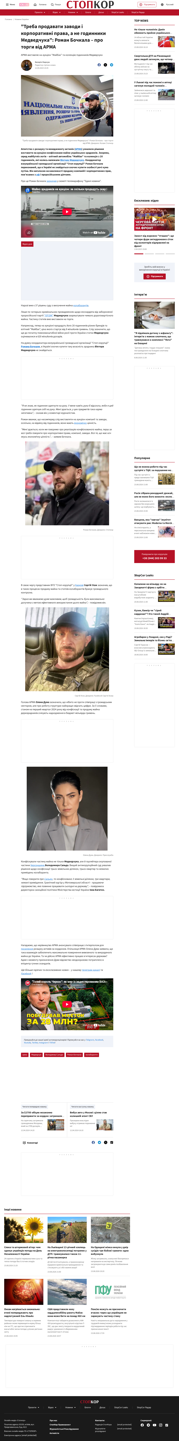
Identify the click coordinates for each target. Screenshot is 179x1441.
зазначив (52, 181)
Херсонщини (37, 865)
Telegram (90, 1039)
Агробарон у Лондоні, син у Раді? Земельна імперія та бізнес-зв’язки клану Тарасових (154, 640)
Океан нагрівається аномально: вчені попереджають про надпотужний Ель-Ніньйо (22, 1313)
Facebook (26, 973)
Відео (55, 12)
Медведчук (36, 1054)
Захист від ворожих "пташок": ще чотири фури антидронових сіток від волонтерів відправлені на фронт (154, 241)
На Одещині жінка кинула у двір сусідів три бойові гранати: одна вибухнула (110, 1251)
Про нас (53, 1420)
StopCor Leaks (117, 12)
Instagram (43, 1042)
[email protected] (29, 1435)
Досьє (101, 12)
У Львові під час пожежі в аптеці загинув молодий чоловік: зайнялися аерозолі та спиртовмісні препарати (153, 87)
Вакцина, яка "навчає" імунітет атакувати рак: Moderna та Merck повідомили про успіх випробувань (153, 525)
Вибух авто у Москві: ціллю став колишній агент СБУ (88, 1114)
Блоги (88, 12)
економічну (80, 423)
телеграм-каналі (91, 970)
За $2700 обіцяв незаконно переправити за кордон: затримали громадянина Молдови (41, 1116)
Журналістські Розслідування (64, 1429)
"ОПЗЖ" (48, 315)
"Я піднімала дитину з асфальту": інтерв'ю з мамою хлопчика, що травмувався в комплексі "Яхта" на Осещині (153, 338)
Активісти (54, 1433)
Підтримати (149, 4)
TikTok (52, 1042)
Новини (71, 12)
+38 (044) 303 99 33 (155, 558)
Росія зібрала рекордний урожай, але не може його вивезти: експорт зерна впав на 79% (154, 496)
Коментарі (32, 1142)
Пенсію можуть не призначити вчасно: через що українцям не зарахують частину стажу (109, 1313)
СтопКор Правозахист (60, 1424)
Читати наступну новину (82, 1106)
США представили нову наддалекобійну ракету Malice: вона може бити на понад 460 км (66, 1313)
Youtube (27, 1042)
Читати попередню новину (34, 1106)
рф (38, 174)
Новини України (22, 19)
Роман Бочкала (74, 1054)
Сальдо (48, 879)
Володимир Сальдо (54, 1054)
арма (24, 1054)
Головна (8, 19)
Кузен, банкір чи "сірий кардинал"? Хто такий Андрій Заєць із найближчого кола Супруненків (151, 615)
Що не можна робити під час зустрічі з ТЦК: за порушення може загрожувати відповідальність (154, 470)
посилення (27, 949)
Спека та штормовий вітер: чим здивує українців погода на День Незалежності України (23, 1251)
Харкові (79, 585)
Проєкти (38, 12)
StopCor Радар (137, 12)
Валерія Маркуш (42, 62)
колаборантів (80, 305)
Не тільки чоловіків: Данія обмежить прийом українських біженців (152, 33)
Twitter (35, 1042)
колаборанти (92, 1054)
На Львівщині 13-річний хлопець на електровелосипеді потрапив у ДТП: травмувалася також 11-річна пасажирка (67, 1252)
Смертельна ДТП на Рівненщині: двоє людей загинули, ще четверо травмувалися (154, 59)
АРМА (78, 149)
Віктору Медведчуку (72, 160)
